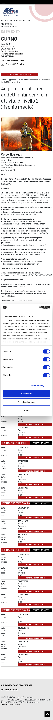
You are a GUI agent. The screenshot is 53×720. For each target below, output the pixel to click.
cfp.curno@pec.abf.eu (14, 53)
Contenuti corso (41, 443)
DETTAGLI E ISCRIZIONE (35, 424)
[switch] (46, 359)
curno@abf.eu (12, 51)
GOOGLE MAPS (15, 64)
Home (3, 79)
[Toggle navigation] (3, 2)
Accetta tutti (26, 394)
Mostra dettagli (38, 385)
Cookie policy (14, 704)
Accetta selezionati (26, 402)
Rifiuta (26, 410)
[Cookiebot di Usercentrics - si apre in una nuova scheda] (39, 307)
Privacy (4, 704)
